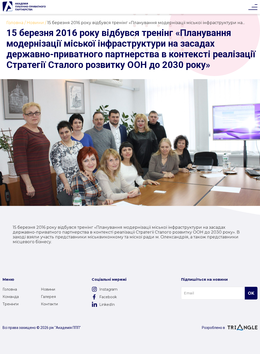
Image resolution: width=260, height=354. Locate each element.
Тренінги (11, 304)
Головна (10, 289)
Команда (11, 296)
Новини (48, 289)
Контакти (49, 304)
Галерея (48, 296)
